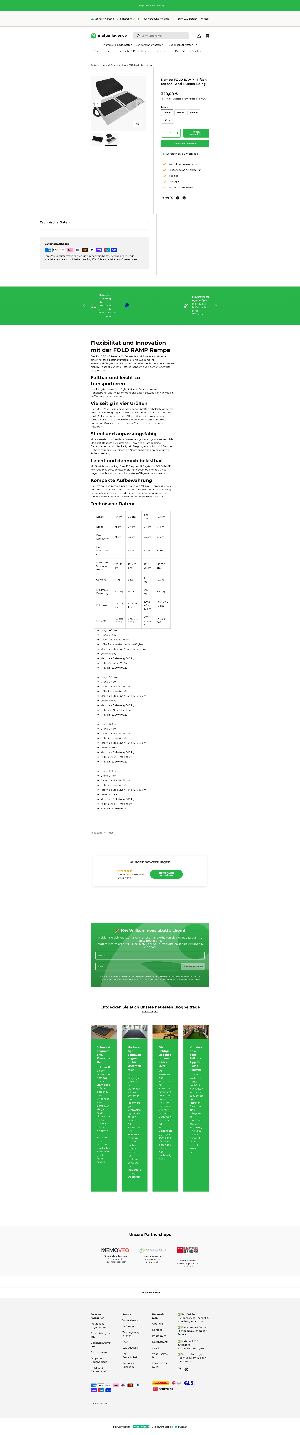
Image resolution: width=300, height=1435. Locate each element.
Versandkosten (131, 1320)
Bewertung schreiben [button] (166, 874)
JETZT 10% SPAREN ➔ (192, 966)
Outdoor (162, 51)
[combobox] (161, 35)
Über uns (157, 1323)
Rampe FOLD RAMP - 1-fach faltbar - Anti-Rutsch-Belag (140, 65)
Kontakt (205, 18)
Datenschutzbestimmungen (189, 979)
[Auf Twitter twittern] (171, 198)
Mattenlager (102, 1403)
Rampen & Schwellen (110, 65)
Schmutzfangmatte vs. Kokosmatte (103, 1055)
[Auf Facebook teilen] (178, 198)
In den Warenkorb (196, 133)
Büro (178, 51)
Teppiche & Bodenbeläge (134, 51)
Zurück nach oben (150, 1292)
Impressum (159, 1335)
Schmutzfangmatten (148, 44)
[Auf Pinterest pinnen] (184, 198)
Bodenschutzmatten (180, 44)
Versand (192, 98)
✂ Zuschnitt (195, 51)
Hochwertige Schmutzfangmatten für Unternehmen (134, 1058)
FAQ (125, 1341)
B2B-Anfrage (130, 1347)
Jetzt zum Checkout (185, 143)
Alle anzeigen (150, 1011)
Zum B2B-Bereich (188, 18)
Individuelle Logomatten (117, 44)
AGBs (155, 1347)
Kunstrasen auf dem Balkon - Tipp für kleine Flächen (196, 1058)
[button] (207, 35)
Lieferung (128, 1326)
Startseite (95, 65)
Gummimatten (102, 51)
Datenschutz (160, 1341)
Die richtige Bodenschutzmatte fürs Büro (165, 1056)
